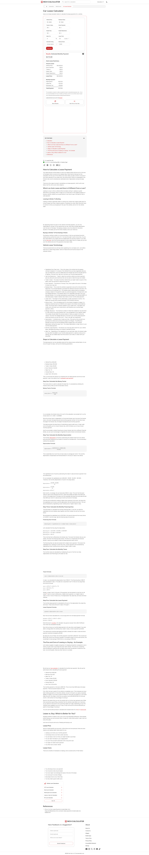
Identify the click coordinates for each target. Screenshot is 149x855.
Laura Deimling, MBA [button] (55, 162)
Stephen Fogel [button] (64, 162)
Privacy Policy (89, 840)
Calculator (49, 140)
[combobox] (77, 2)
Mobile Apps (88, 835)
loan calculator (54, 668)
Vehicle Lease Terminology (54, 146)
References (50, 154)
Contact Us (88, 830)
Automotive (51, 6)
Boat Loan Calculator (49, 790)
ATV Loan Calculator (49, 787)
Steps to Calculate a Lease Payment (56, 148)
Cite (59, 165)
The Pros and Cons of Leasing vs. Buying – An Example (61, 150)
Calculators (99, 1)
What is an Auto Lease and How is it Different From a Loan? (62, 144)
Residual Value (62, 19)
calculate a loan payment (67, 378)
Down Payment (62, 25)
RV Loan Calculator (48, 797)
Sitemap (87, 845)
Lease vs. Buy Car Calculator (50, 795)
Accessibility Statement (91, 843)
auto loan (49, 240)
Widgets (87, 833)
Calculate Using (49, 41)
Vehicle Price (49, 19)
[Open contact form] (83, 53)
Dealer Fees (49, 30)
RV (78, 709)
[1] (46, 593)
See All (53, 800)
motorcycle (83, 709)
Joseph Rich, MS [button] (49, 160)
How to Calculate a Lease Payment (55, 142)
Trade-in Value (49, 25)
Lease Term (61, 36)
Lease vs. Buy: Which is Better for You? (56, 152)
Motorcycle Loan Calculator (50, 792)
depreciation (53, 437)
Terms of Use (88, 838)
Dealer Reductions (63, 30)
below (60, 97)
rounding (54, 623)
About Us (88, 828)
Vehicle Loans (58, 6)
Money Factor (62, 41)
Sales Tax (48, 36)
